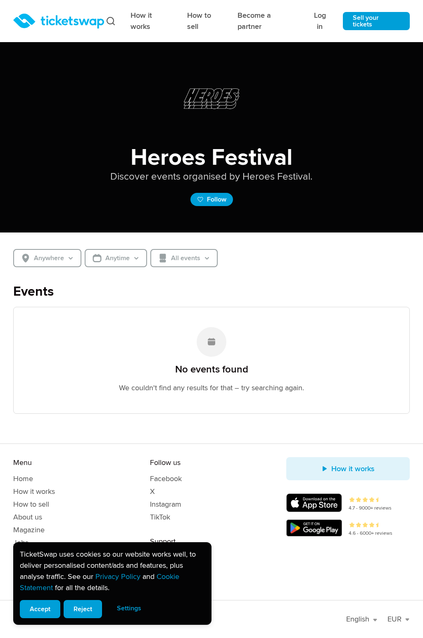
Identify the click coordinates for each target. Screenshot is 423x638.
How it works (141, 21)
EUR (394, 619)
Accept (40, 609)
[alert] (112, 583)
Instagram (165, 504)
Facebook (166, 478)
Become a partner (254, 21)
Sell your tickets (366, 21)
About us (27, 517)
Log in (320, 21)
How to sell (199, 21)
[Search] (110, 21)
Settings (129, 608)
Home (23, 478)
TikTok (160, 517)
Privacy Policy (117, 576)
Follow (216, 199)
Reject (83, 609)
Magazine (29, 529)
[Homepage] (58, 21)
